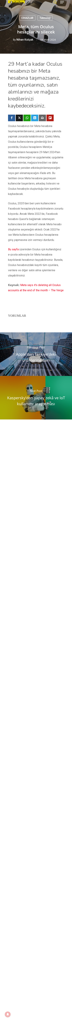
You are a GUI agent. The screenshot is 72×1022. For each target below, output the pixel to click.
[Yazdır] (42, 118)
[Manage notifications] (7, 1014)
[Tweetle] (19, 118)
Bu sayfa (13, 249)
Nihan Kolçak (24, 39)
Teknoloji (45, 18)
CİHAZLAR (27, 18)
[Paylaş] (11, 118)
